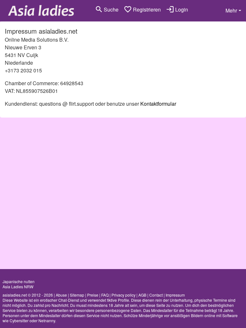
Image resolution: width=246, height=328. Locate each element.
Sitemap (77, 295)
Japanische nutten (19, 281)
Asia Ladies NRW (18, 286)
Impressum (175, 295)
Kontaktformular (158, 103)
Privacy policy (123, 295)
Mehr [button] (231, 10)
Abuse (61, 295)
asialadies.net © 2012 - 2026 (28, 295)
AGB (142, 295)
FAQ (105, 295)
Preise (92, 295)
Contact (156, 295)
